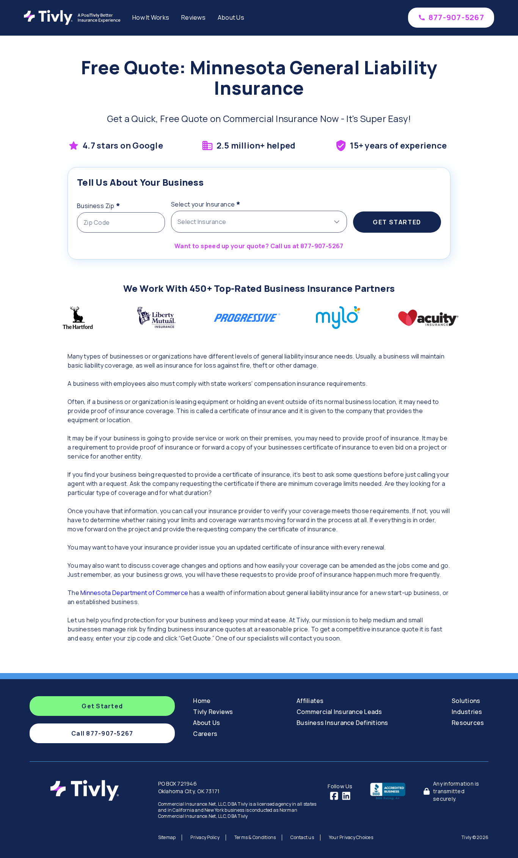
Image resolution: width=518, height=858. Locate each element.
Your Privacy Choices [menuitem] (351, 837)
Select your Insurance (221, 203)
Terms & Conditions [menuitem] (255, 837)
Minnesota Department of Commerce (134, 593)
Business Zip (113, 205)
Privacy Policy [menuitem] (205, 837)
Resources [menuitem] (468, 723)
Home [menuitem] (201, 701)
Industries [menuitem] (467, 712)
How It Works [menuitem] (150, 17)
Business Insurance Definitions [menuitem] (342, 723)
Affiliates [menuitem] (310, 701)
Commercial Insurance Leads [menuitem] (339, 712)
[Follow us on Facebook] (334, 795)
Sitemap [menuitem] (167, 837)
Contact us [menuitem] (302, 837)
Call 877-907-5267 (102, 733)
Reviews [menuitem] (193, 17)
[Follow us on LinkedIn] (346, 795)
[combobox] (259, 222)
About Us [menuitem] (231, 17)
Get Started (397, 222)
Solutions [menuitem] (466, 701)
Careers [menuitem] (205, 734)
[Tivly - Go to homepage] (74, 17)
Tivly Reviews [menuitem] (213, 712)
